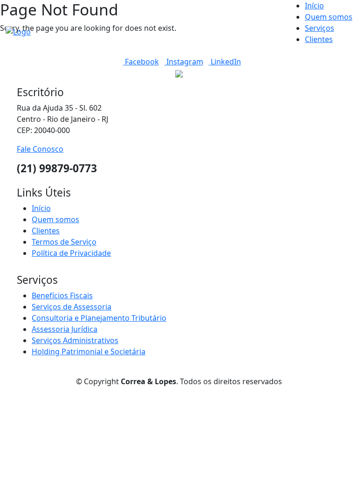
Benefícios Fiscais (62, 295)
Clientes (319, 39)
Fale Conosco (40, 149)
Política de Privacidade (71, 253)
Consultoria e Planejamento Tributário (99, 318)
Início (314, 5)
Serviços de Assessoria (71, 307)
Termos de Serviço (64, 242)
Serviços (319, 28)
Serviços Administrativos (75, 340)
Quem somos (328, 17)
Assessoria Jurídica (64, 329)
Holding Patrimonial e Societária (88, 351)
